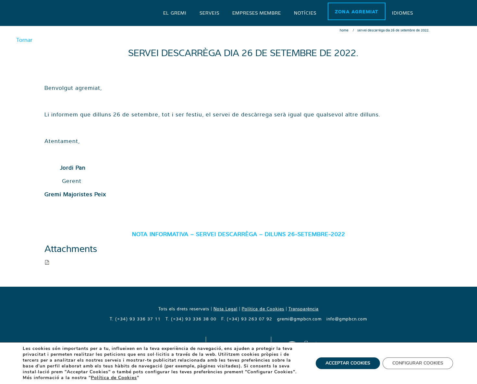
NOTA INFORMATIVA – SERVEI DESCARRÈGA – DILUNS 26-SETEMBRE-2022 (238, 234)
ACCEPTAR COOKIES (347, 363)
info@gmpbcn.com (346, 319)
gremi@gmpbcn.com (299, 319)
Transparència (303, 309)
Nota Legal (226, 309)
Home (344, 30)
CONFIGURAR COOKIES (417, 363)
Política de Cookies (263, 309)
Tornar (24, 40)
